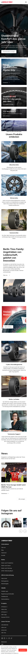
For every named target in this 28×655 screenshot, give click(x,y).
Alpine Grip (4, 609)
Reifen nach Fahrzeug (6, 568)
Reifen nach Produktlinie (7, 563)
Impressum (4, 552)
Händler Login (4, 591)
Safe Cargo (4, 614)
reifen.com (3, 627)
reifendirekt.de (4, 624)
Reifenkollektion (5, 599)
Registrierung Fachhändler (7, 594)
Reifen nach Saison (6, 565)
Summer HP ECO (5, 617)
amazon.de (4, 630)
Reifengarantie (4, 581)
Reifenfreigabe (4, 583)
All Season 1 (4, 606)
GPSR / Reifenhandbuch (7, 570)
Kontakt (3, 555)
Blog (2, 550)
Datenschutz (4, 641)
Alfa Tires (3, 632)
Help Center (4, 578)
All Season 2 (4, 612)
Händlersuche (4, 596)
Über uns (3, 547)
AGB (2, 644)
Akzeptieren (23, 650)
